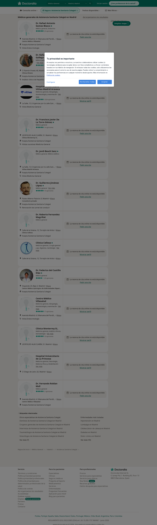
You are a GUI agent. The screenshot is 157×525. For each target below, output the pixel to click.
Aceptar (104, 82)
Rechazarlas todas (87, 82)
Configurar (51, 82)
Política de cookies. (53, 75)
